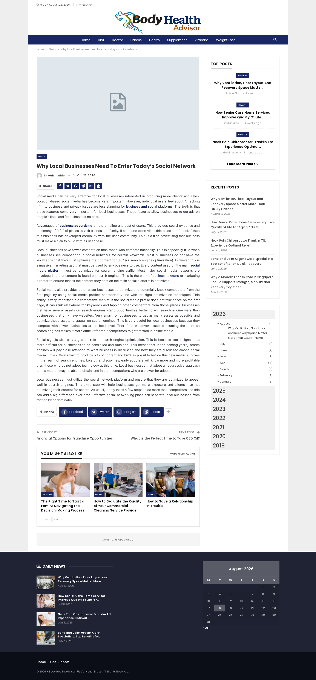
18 (219, 608)
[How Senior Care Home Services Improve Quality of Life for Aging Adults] (46, 601)
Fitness (136, 40)
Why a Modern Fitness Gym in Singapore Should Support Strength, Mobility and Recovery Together (242, 282)
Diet (101, 40)
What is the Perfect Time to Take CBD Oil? (165, 438)
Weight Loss (225, 40)
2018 (219, 445)
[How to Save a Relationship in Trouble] (170, 480)
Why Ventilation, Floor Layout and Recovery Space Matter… (242, 85)
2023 (219, 409)
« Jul (206, 628)
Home (86, 40)
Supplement (177, 40)
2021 (218, 427)
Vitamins (202, 40)
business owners (166, 276)
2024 (219, 400)
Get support (84, 5)
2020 (219, 436)
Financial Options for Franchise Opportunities (75, 438)
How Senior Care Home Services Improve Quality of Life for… (81, 598)
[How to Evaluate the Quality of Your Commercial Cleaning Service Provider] (118, 480)
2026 (219, 314)
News (41, 156)
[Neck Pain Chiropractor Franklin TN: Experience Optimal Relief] (46, 619)
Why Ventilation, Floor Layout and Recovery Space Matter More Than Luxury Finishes (238, 204)
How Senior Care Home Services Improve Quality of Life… (242, 114)
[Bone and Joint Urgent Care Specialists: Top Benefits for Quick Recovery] (46, 638)
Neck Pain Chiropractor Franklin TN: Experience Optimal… (243, 144)
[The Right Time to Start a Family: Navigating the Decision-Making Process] (65, 480)
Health (154, 40)
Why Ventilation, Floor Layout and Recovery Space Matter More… (83, 579)
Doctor (117, 40)
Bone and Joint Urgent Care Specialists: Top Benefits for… (79, 635)
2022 (219, 418)
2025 (219, 391)
